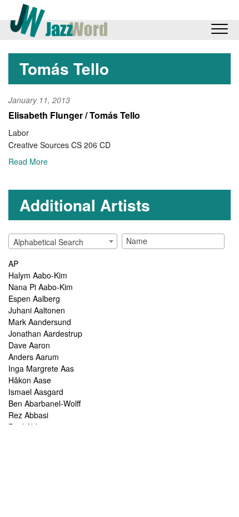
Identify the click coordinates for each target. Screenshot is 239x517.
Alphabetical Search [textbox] (48, 241)
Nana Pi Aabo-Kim (40, 286)
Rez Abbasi (28, 414)
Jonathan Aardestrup (45, 333)
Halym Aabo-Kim (37, 275)
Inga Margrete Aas (41, 368)
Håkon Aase (29, 380)
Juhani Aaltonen (36, 310)
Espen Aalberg (34, 298)
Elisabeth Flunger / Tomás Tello (74, 115)
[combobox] (62, 241)
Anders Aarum (33, 356)
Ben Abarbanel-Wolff (44, 403)
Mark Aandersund (39, 321)
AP (13, 263)
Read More (28, 161)
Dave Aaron (29, 345)
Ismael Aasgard (35, 391)
